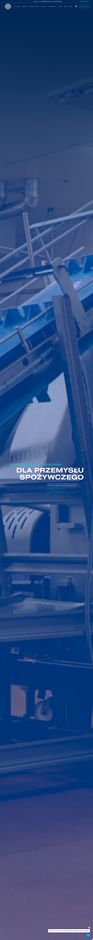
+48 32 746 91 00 (45, 1)
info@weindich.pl (58, 1)
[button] (18, 6)
